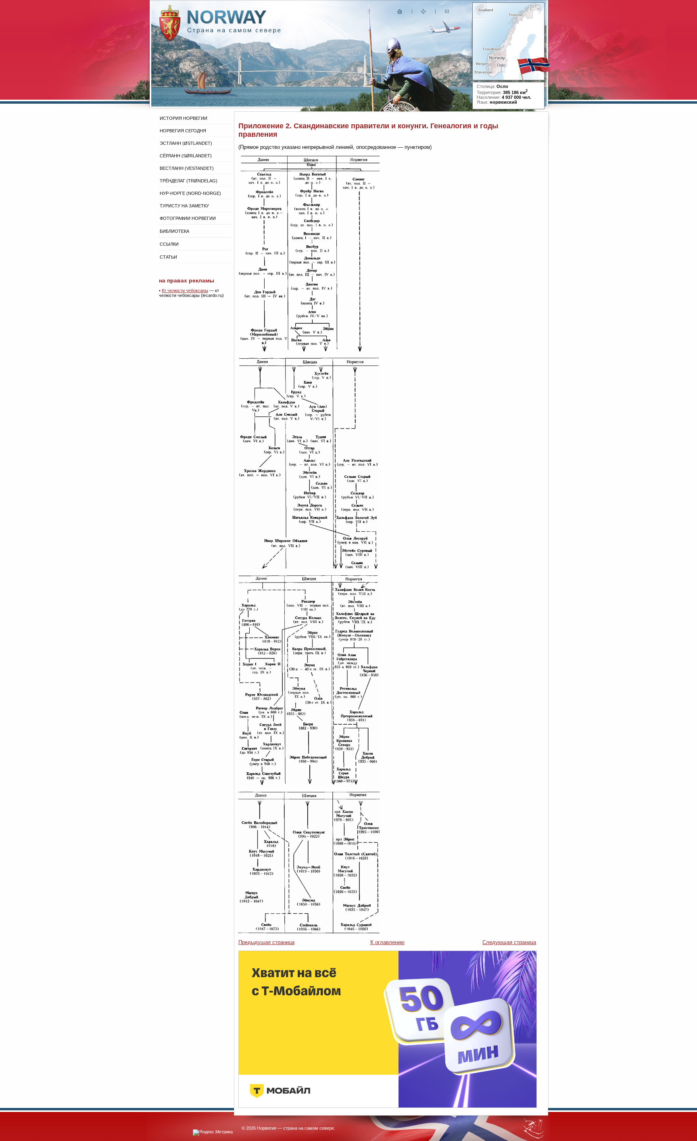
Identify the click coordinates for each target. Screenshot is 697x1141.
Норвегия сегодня (183, 130)
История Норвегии (183, 118)
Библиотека (174, 231)
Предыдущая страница (266, 942)
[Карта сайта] (423, 13)
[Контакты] (448, 13)
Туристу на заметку (184, 205)
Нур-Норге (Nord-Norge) (190, 193)
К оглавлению (387, 942)
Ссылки (169, 244)
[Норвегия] (234, 32)
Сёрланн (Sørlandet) (186, 155)
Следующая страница (509, 942)
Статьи (168, 257)
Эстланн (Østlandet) (186, 143)
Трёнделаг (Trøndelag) (188, 180)
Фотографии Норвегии (188, 218)
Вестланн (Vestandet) (187, 168)
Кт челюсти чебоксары (185, 290)
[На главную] (400, 13)
